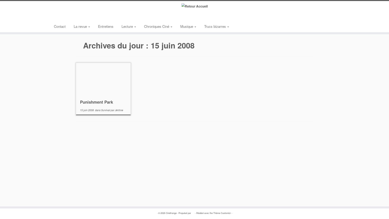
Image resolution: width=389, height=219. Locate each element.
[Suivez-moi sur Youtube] (75, 17)
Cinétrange (171, 213)
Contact (60, 26)
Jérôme (119, 110)
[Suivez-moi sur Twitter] (63, 17)
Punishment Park (96, 102)
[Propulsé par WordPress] (193, 212)
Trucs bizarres (215, 26)
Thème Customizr (222, 213)
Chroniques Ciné (157, 26)
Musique (187, 26)
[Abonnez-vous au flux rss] (57, 17)
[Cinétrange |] (194, 6)
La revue (81, 26)
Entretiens (105, 26)
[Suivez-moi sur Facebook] (69, 17)
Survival (106, 110)
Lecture (128, 26)
